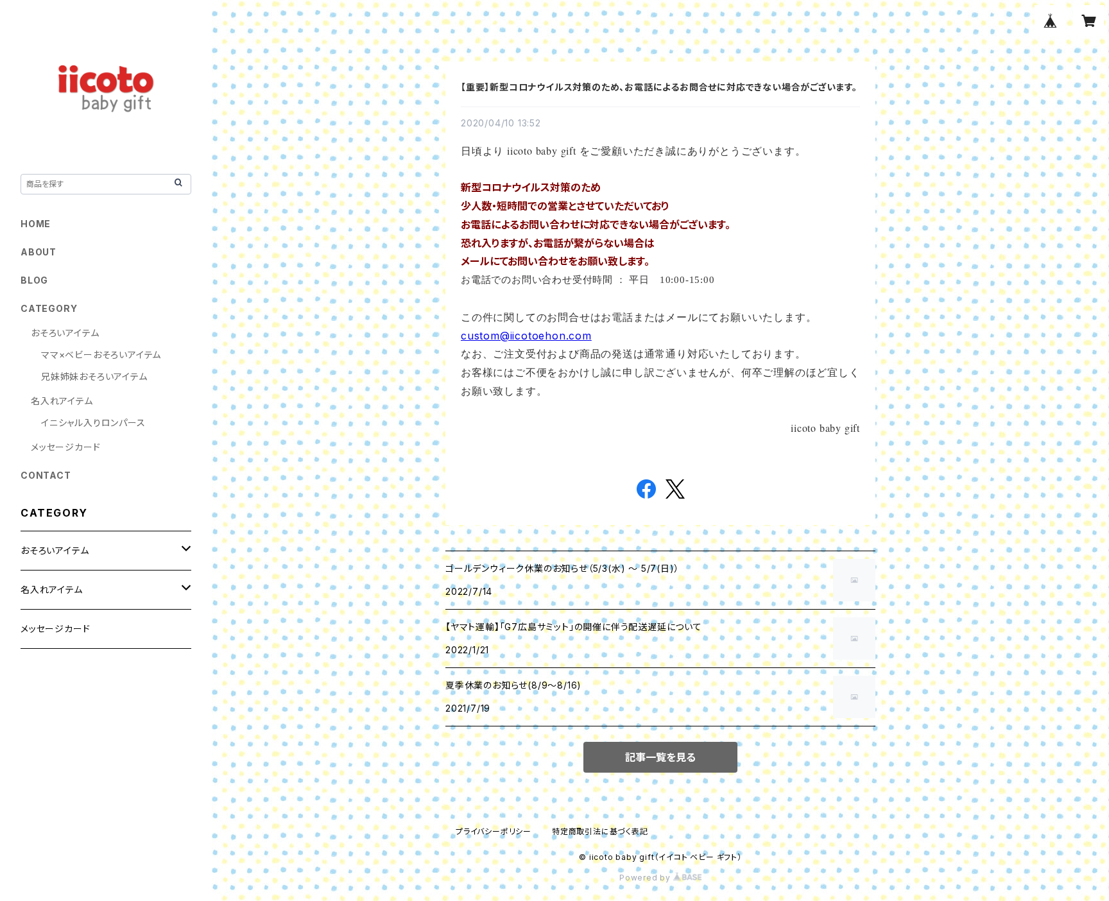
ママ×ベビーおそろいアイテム (101, 354)
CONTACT (46, 475)
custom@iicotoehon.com (526, 335)
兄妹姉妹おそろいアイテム (94, 376)
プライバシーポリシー (493, 831)
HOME (36, 223)
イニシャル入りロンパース (93, 422)
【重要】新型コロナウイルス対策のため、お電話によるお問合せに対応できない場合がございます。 (659, 87)
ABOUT (38, 251)
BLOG (34, 280)
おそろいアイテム (65, 332)
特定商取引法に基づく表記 (600, 831)
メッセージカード (65, 447)
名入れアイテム (62, 400)
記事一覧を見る (660, 757)
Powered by (646, 877)
